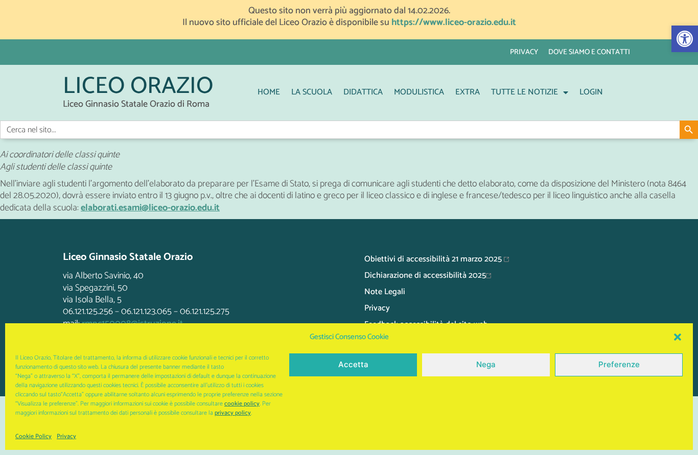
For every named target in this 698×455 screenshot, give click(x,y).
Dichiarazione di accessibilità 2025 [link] (425, 275)
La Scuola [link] (311, 92)
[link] (684, 39)
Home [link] (269, 92)
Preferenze (619, 364)
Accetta (353, 364)
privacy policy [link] (233, 413)
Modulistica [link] (419, 92)
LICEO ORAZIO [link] (138, 86)
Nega (486, 364)
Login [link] (591, 92)
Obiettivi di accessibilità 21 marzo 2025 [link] (434, 259)
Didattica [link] (363, 92)
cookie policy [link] (242, 404)
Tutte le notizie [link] (524, 92)
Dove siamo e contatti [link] (589, 52)
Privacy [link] (66, 436)
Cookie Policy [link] (33, 436)
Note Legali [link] (384, 292)
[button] (677, 337)
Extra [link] (467, 92)
